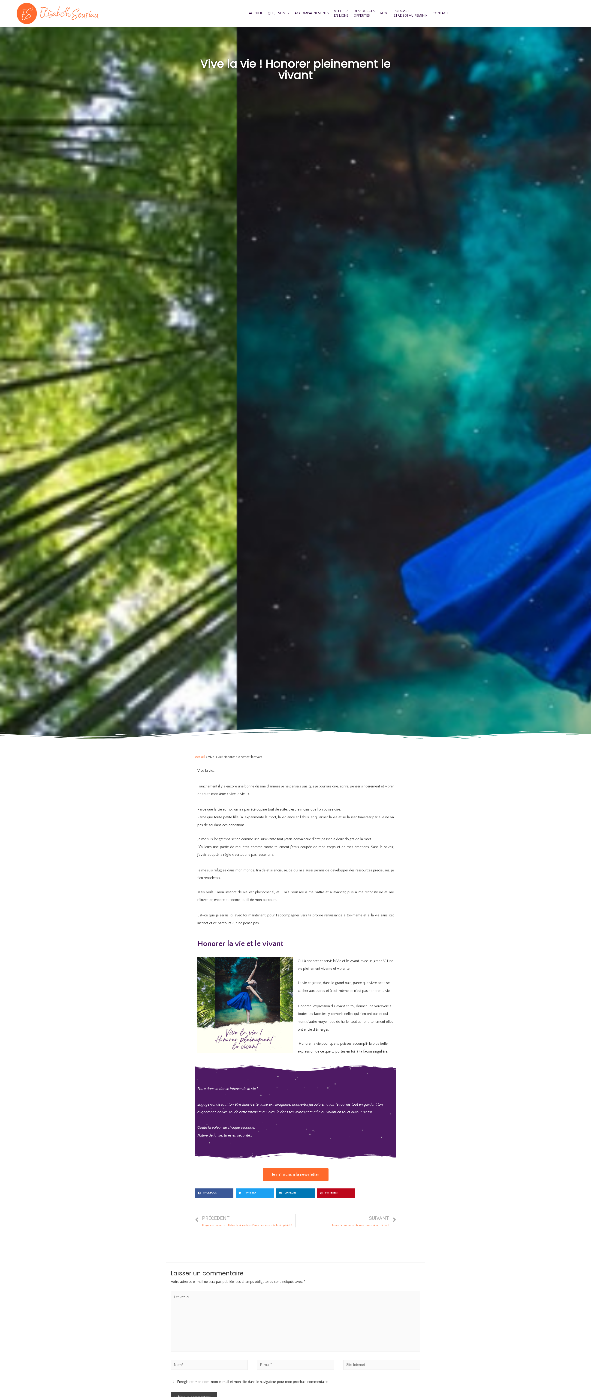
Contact (440, 13)
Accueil (256, 13)
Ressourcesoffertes (364, 13)
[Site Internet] (381, 1365)
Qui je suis (276, 13)
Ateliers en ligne (341, 13)
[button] (296, 1174)
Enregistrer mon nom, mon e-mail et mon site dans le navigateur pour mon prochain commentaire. (252, 1382)
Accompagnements (312, 13)
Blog (384, 13)
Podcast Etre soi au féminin (411, 13)
